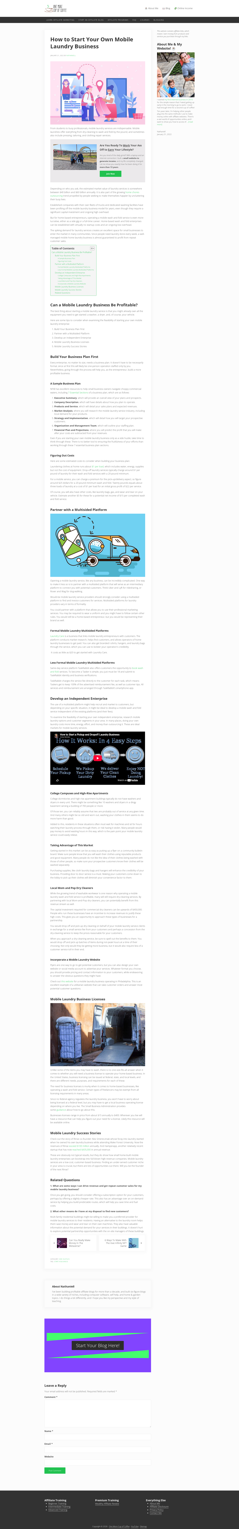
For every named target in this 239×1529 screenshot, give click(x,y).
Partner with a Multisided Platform (69, 264)
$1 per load (98, 466)
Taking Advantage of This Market (69, 278)
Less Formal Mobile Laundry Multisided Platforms (76, 270)
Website (49, 1456)
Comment (50, 1396)
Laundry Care (57, 636)
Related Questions (62, 292)
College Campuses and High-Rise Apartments (74, 275)
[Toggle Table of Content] (91, 248)
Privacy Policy (156, 1509)
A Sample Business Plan (66, 258)
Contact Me (156, 1512)
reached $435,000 (81, 1149)
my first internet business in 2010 (179, 99)
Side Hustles (64, 1259)
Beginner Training (57, 1503)
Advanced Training (57, 1509)
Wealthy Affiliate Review (107, 1503)
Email (48, 1443)
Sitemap (143, 1526)
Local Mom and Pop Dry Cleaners (70, 281)
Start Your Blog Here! (98, 1345)
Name (48, 1431)
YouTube (135, 1526)
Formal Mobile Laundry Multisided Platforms (74, 267)
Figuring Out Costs (64, 261)
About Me (155, 1503)
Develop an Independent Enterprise (70, 272)
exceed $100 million (79, 1145)
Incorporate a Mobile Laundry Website (72, 284)
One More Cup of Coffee (119, 1526)
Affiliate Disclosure (159, 1506)
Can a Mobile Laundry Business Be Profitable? (72, 252)
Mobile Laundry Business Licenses (69, 286)
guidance (61, 1109)
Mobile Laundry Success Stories (68, 289)
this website (67, 981)
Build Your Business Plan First (67, 255)
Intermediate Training (59, 1506)
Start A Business (61, 1261)
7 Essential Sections (78, 392)
